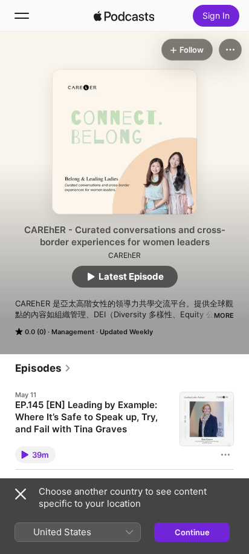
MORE (224, 315)
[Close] (20, 494)
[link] (43, 368)
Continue (192, 532)
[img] (124, 16)
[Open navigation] (21, 15)
